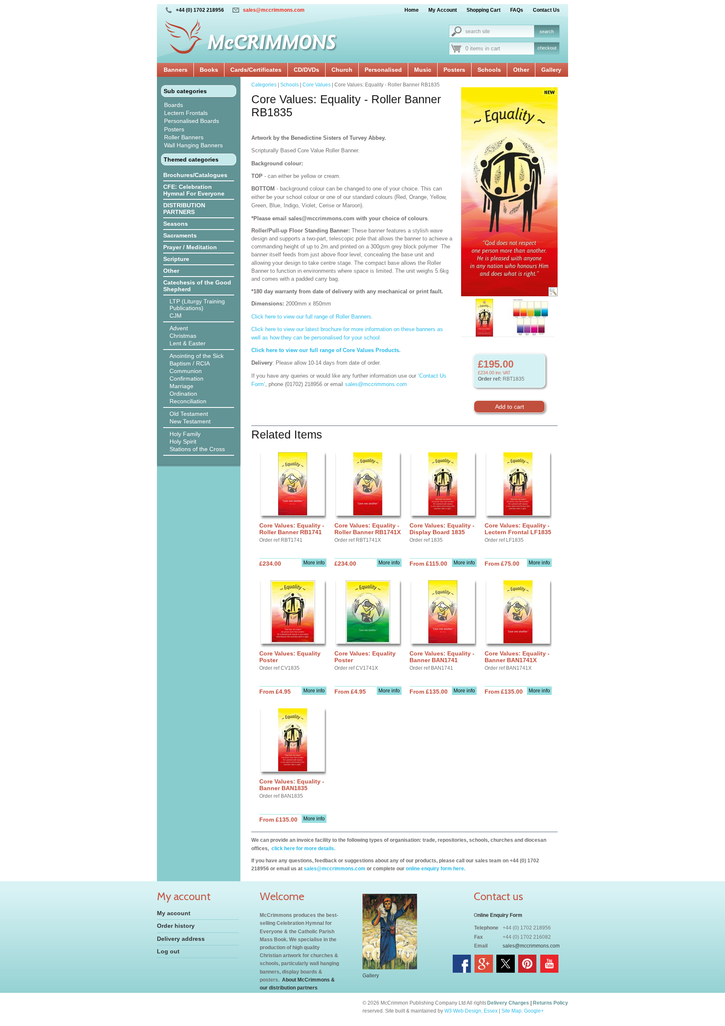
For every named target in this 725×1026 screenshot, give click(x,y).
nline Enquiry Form (499, 915)
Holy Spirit (183, 441)
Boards (173, 105)
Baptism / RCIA (190, 363)
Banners (176, 69)
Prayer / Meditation (190, 247)
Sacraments (180, 235)
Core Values (317, 85)
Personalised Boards (191, 120)
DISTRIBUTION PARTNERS (184, 208)
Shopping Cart (484, 10)
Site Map (511, 1011)
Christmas (183, 335)
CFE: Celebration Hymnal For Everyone (193, 190)
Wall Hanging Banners (193, 145)
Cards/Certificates (256, 69)
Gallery (551, 69)
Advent (179, 328)
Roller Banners (183, 137)
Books (209, 69)
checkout (546, 47)
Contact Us (546, 10)
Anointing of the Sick (197, 355)
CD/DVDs (306, 69)
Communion (186, 371)
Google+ (534, 1011)
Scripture (176, 259)
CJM (176, 315)
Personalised (383, 69)
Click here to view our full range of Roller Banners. (312, 316)
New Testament (190, 421)
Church (341, 69)
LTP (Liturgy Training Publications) (197, 304)
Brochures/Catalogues (195, 175)
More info (314, 563)
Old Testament (189, 413)
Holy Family (185, 434)
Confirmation (186, 378)
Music (422, 69)
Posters (454, 69)
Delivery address (181, 938)
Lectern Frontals (186, 113)
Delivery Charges (508, 1003)
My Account (442, 10)
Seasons (175, 223)
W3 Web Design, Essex (471, 1011)
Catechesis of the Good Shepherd (197, 285)
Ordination (183, 393)
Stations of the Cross (197, 449)
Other (521, 69)
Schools (489, 69)
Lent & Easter (188, 343)
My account (173, 913)
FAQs (516, 10)
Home (411, 10)
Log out (168, 951)
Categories (263, 85)
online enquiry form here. (435, 869)
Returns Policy (550, 1003)
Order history (176, 925)
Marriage (181, 386)
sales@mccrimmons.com (274, 10)
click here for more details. (302, 848)
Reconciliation (188, 401)
